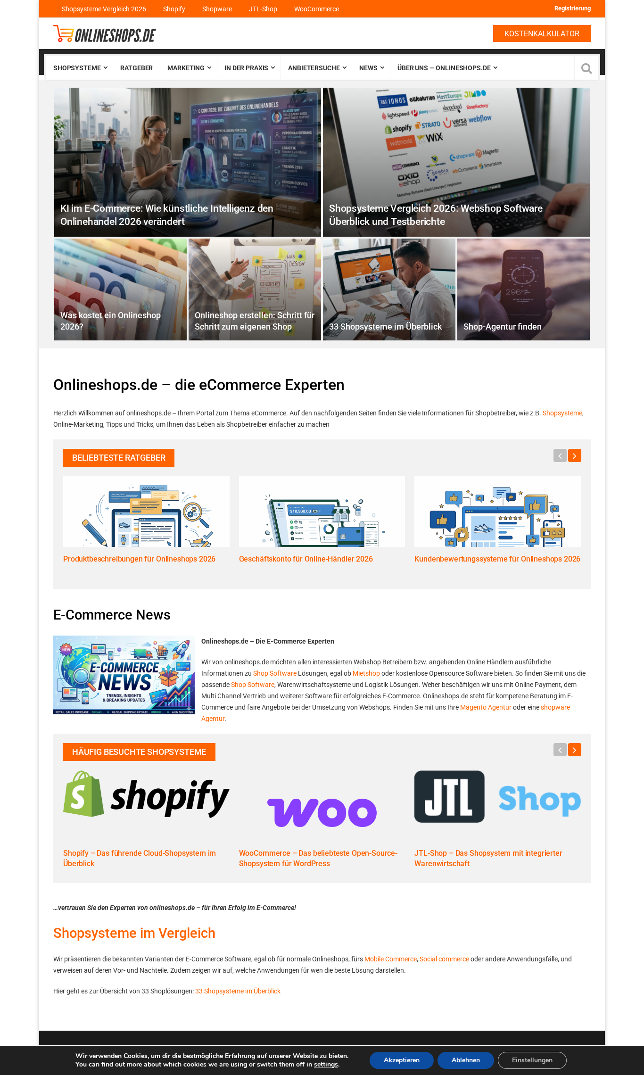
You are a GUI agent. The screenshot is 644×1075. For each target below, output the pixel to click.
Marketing (186, 68)
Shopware (217, 9)
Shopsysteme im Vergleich (134, 933)
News (368, 68)
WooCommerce (316, 9)
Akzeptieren (402, 1060)
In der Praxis (246, 68)
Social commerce (444, 959)
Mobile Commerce (390, 959)
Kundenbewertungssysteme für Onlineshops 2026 (497, 558)
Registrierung (572, 8)
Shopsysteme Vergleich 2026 (104, 9)
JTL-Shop (263, 9)
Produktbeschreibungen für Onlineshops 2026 (139, 558)
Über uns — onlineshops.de (444, 68)
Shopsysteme (76, 68)
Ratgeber (136, 68)
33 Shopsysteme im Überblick (385, 326)
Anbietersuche (313, 68)
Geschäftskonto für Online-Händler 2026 (306, 558)
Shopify (174, 9)
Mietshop (366, 673)
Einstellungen (532, 1060)
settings (326, 1064)
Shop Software (275, 673)
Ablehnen (466, 1060)
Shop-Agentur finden (502, 326)
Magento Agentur (486, 707)
